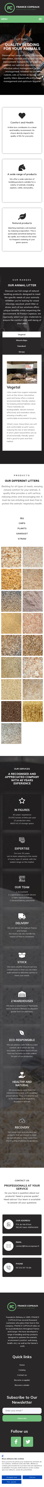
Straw (22, 352)
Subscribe (22, 1418)
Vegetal (21, 334)
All (22, 518)
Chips (22, 523)
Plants (22, 528)
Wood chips (21, 340)
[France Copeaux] (22, 7)
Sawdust (21, 346)
